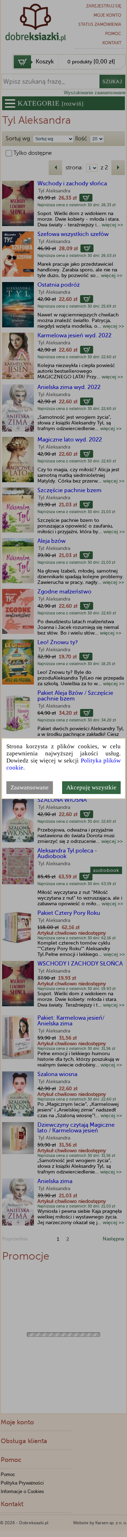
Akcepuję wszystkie (91, 787)
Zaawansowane (30, 787)
